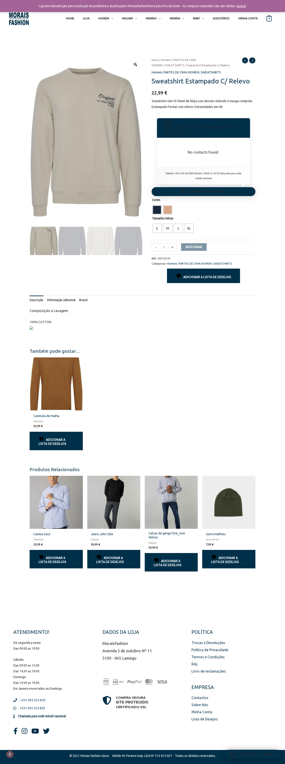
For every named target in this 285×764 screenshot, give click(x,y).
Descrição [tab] (36, 300)
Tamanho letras (162, 218)
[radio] (157, 209)
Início (155, 59)
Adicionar (193, 247)
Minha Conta (201, 712)
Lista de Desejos (204, 719)
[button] (203, 191)
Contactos (199, 698)
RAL (194, 664)
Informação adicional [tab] (61, 300)
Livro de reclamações (208, 671)
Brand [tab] (83, 300)
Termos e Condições (208, 657)
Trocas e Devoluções (208, 643)
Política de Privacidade (209, 650)
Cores (156, 200)
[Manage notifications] (9, 754)
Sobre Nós (199, 705)
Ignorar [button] (241, 6)
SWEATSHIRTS (175, 65)
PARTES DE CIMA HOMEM (181, 72)
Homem (166, 59)
